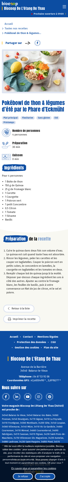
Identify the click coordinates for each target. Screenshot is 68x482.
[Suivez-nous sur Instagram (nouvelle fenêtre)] (39, 397)
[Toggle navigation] (64, 8)
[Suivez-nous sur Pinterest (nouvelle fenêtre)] (49, 397)
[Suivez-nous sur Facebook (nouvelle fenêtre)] (6, 397)
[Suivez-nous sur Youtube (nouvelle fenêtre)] (28, 397)
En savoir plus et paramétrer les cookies (33, 468)
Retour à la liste (21, 308)
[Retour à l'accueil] (10, 4)
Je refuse (23, 476)
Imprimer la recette (24, 318)
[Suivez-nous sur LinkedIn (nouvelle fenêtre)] (17, 397)
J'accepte (45, 476)
